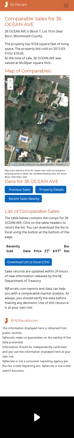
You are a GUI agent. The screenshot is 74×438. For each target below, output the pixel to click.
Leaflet (14, 164)
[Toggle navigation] (66, 5)
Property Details (51, 189)
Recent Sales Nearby (23, 198)
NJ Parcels (18, 4)
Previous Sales (18, 189)
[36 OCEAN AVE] (36, 116)
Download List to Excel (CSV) (28, 262)
